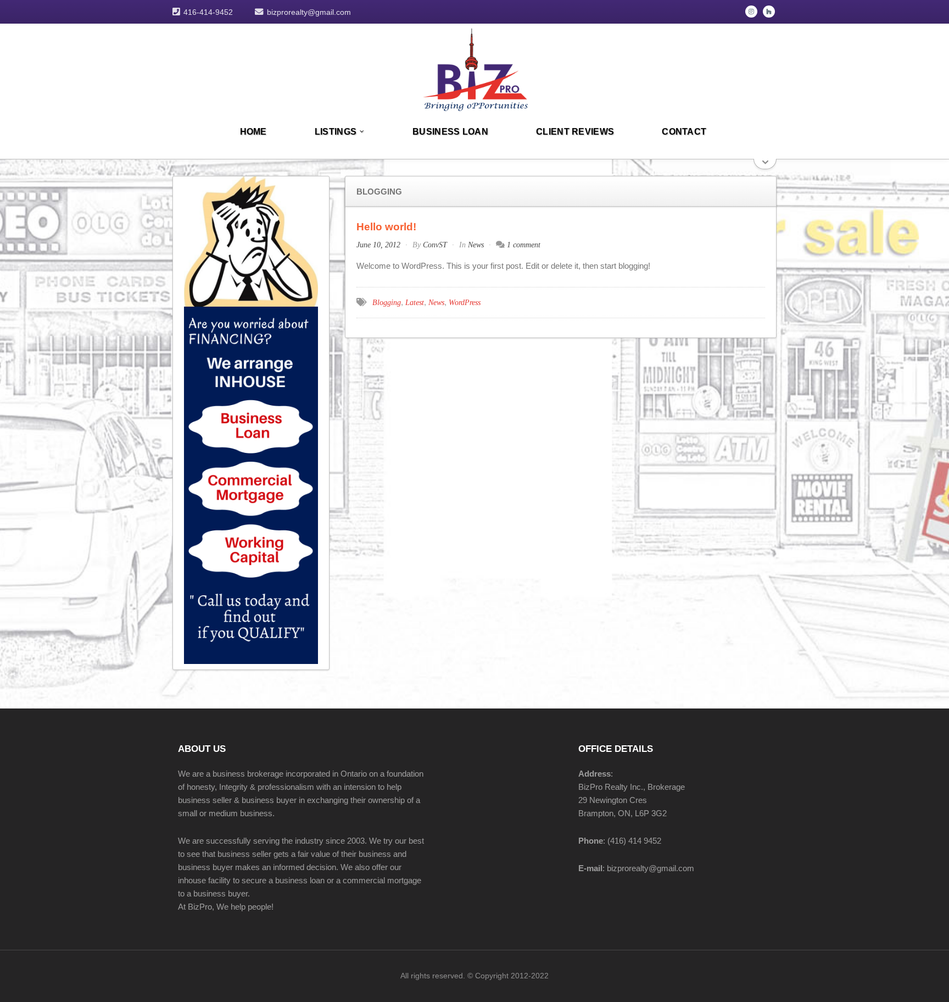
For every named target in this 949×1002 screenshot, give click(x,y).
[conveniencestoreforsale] (474, 68)
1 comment (523, 245)
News (476, 245)
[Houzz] (769, 11)
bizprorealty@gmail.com (309, 12)
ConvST (435, 245)
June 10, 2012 (378, 245)
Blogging (386, 302)
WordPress (465, 302)
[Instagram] (751, 11)
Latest (414, 302)
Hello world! (386, 226)
